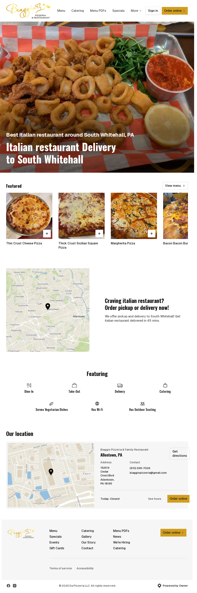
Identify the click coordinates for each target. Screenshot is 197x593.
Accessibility (85, 568)
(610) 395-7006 (140, 468)
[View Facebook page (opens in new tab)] (8, 585)
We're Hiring (121, 542)
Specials (118, 11)
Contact (87, 548)
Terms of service (60, 568)
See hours (154, 498)
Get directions (179, 453)
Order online (178, 499)
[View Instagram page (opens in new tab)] (14, 585)
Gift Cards (56, 548)
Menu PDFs (98, 11)
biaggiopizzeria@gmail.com (148, 473)
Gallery (86, 537)
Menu (61, 11)
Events (54, 542)
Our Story (88, 542)
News (117, 537)
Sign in (153, 11)
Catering (77, 11)
